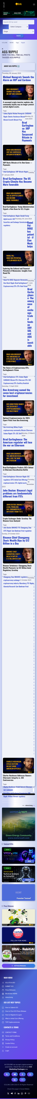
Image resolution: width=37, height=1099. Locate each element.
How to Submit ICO (11, 1007)
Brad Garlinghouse (9, 171)
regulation (28, 530)
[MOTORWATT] (18, 824)
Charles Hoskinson (14, 116)
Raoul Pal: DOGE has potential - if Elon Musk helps (30, 234)
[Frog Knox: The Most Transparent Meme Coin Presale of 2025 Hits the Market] (18, 917)
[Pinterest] (25, 1093)
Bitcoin (22, 116)
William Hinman (13, 796)
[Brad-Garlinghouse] (18, 152)
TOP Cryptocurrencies (12, 1022)
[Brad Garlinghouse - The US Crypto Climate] (18, 197)
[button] (34, 4)
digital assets (7, 219)
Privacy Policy (10, 1040)
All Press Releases (20, 965)
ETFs (18, 286)
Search (18, 35)
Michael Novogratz (18, 113)
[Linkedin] (19, 1093)
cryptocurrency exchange (11, 580)
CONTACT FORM (10, 1032)
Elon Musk (6, 283)
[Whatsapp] (22, 1093)
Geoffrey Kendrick (23, 383)
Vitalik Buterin (20, 787)
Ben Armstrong (8, 427)
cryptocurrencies (8, 483)
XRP (17, 171)
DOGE (11, 279)
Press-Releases (10, 990)
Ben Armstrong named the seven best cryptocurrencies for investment (17, 393)
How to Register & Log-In (13, 1015)
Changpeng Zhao (26, 527)
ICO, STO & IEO (10, 983)
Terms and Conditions (12, 1036)
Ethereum (29, 430)
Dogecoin (17, 279)
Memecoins (24, 279)
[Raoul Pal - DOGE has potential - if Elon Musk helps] (18, 258)
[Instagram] (30, 1074)
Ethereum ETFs (23, 380)
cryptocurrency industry (11, 583)
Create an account (11, 1047)
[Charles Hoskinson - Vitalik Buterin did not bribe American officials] (18, 765)
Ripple (5, 116)
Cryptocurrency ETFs (10, 286)
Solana (21, 377)
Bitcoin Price (18, 119)
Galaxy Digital (7, 113)
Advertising (29, 805)
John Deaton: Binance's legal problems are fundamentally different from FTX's (17, 493)
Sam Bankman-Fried (18, 530)
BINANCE (14, 527)
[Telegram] (14, 1074)
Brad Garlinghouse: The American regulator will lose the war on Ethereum (17, 442)
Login (7, 1051)
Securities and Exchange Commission (15, 222)
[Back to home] (18, 4)
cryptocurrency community (12, 430)
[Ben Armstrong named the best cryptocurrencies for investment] (18, 408)
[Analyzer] (18, 13)
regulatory (6, 225)
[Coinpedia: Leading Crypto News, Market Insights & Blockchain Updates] (18, 935)
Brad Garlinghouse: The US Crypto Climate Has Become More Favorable (17, 181)
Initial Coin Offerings (21, 479)
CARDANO (28, 113)
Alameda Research (9, 586)
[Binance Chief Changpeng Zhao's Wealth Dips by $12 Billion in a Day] (18, 555)
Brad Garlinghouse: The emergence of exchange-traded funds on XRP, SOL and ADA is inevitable (30, 317)
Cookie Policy (10, 1043)
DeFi (20, 433)
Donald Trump (24, 215)
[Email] (22, 1080)
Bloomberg (22, 583)
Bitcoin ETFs (14, 380)
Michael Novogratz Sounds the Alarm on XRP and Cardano (18, 78)
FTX (19, 527)
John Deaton (7, 527)
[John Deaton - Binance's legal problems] (18, 508)
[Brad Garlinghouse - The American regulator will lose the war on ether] (18, 457)
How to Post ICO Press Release (15, 1011)
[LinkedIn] (14, 1080)
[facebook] (15, 1093)
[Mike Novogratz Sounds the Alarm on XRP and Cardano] (18, 92)
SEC (14, 219)
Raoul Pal (6, 279)
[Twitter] (8, 1093)
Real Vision (23, 286)
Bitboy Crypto (18, 427)
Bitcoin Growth (8, 119)
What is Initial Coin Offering (14, 1018)
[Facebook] (22, 1074)
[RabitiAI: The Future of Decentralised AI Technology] (18, 953)
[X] (7, 1074)
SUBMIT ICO (9, 986)
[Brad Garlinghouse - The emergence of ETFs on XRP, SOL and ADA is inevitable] (18, 358)
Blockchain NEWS (11, 994)
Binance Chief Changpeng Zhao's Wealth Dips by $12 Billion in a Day (16, 540)
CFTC (12, 479)
